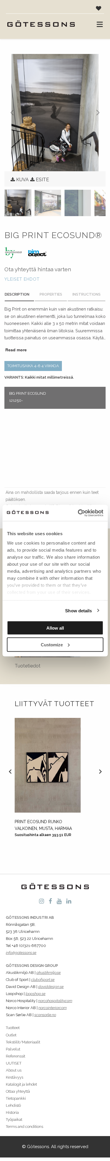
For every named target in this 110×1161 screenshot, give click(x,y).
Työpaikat (14, 1119)
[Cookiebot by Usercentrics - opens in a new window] (78, 513)
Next (100, 771)
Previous (10, 771)
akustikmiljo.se (48, 972)
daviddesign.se (51, 986)
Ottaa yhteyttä (18, 1091)
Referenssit (15, 1056)
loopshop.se (35, 993)
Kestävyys (14, 1077)
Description (17, 294)
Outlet (11, 1035)
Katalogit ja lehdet (21, 1084)
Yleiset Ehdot (22, 279)
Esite (42, 179)
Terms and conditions (24, 1126)
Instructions (86, 294)
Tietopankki (16, 1098)
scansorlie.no (45, 1015)
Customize (52, 644)
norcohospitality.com (55, 1001)
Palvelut (13, 1049)
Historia (12, 1112)
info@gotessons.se (21, 952)
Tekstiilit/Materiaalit (23, 1042)
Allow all (55, 628)
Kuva (22, 179)
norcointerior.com (52, 1008)
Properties (51, 294)
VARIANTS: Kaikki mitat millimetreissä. (39, 377)
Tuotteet (13, 1028)
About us (13, 1070)
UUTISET (13, 1063)
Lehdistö (13, 1105)
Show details (78, 610)
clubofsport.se (43, 979)
